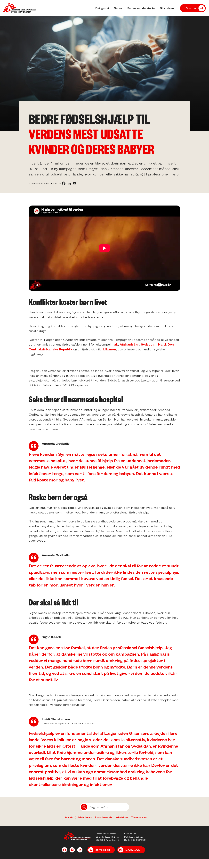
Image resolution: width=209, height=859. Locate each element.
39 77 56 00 (103, 849)
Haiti (162, 344)
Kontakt (68, 817)
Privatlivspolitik (103, 817)
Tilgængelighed (139, 817)
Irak (115, 344)
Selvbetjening (85, 817)
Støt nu (191, 8)
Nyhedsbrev (121, 817)
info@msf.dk (132, 849)
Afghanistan (129, 344)
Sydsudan (148, 344)
